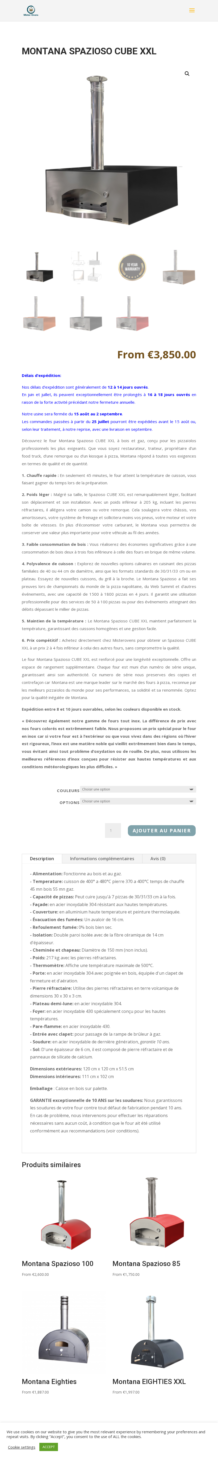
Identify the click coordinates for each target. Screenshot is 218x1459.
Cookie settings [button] (21, 1447)
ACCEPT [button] (49, 1446)
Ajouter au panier (162, 830)
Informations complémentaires (102, 859)
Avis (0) (158, 859)
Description (42, 859)
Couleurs (68, 790)
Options (70, 802)
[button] (187, 73)
